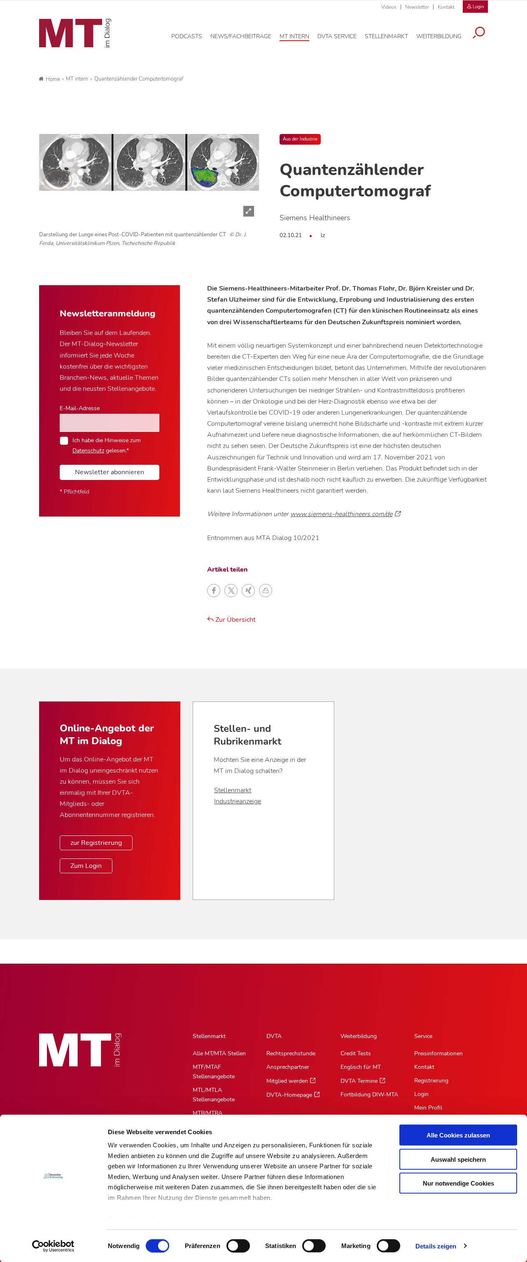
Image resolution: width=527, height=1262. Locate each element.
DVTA (274, 1036)
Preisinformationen (438, 1053)
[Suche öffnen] (479, 33)
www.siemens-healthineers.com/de (341, 514)
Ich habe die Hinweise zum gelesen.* (106, 445)
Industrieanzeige (237, 801)
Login (421, 1094)
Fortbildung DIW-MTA (369, 1094)
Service (423, 1036)
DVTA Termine (359, 1081)
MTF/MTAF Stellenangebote (214, 1071)
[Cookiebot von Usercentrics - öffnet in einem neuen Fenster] (53, 1246)
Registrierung (431, 1080)
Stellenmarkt (232, 790)
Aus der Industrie (300, 139)
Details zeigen (435, 1245)
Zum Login (86, 865)
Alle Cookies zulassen (458, 1135)
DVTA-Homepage (289, 1095)
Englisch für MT (360, 1067)
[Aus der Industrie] (149, 162)
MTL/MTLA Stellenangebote (214, 1094)
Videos (388, 7)
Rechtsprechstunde (290, 1053)
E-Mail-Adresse (80, 408)
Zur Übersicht (235, 619)
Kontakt (446, 7)
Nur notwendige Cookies (458, 1183)
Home (53, 79)
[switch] (230, 1243)
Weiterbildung (358, 1036)
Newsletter (417, 7)
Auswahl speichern (458, 1159)
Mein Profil (428, 1108)
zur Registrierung (96, 842)
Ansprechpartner (287, 1067)
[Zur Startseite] (75, 33)
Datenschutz (88, 450)
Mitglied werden (287, 1081)
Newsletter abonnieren (109, 472)
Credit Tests (355, 1053)
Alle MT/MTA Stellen (219, 1053)
